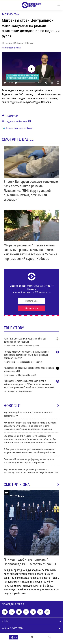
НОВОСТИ (12, 405)
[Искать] (49, 637)
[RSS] (40, 612)
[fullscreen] (58, 83)
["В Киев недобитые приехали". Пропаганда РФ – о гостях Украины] (31, 522)
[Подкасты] (47, 612)
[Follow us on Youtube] (19, 612)
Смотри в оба (17, 484)
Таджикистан (10, 14)
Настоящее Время (11, 47)
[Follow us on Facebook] (5, 612)
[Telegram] (31, 637)
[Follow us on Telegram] (33, 612)
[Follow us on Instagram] (26, 612)
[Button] (10, 116)
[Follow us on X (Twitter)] (12, 612)
